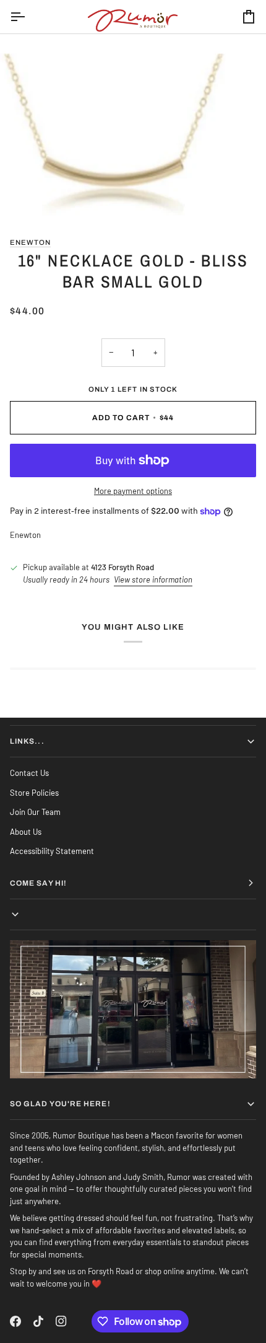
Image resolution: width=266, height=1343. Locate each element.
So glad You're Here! (60, 1103)
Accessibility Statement (52, 851)
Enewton (30, 242)
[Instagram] (61, 1321)
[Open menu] (28, 16)
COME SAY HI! (38, 883)
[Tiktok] (38, 1321)
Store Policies (34, 793)
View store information (153, 579)
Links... (27, 741)
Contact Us (29, 773)
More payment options (133, 491)
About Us (25, 832)
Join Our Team (35, 812)
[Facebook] (15, 1321)
